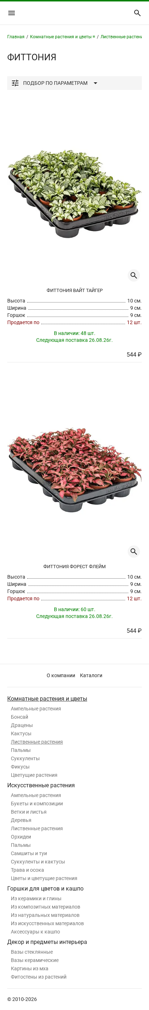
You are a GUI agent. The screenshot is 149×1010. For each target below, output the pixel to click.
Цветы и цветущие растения (44, 878)
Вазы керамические (35, 960)
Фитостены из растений (39, 977)
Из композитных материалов (45, 907)
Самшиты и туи (29, 853)
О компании (61, 675)
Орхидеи (21, 837)
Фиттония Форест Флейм (74, 566)
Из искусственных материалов (47, 923)
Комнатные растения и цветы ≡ (62, 36)
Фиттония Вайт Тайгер (75, 290)
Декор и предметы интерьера (47, 942)
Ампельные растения (36, 708)
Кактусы (21, 733)
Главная (16, 36)
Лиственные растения (37, 742)
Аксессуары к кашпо (35, 932)
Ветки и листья (29, 812)
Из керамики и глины (36, 898)
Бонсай (19, 717)
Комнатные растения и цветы (47, 698)
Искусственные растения (41, 785)
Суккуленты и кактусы (38, 862)
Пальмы (21, 750)
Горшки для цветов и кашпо (45, 888)
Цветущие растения (34, 775)
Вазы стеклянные (32, 952)
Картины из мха (29, 968)
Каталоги (91, 675)
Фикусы (20, 767)
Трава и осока (27, 870)
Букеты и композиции (37, 803)
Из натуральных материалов (45, 915)
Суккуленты (25, 758)
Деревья (21, 820)
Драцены (22, 725)
